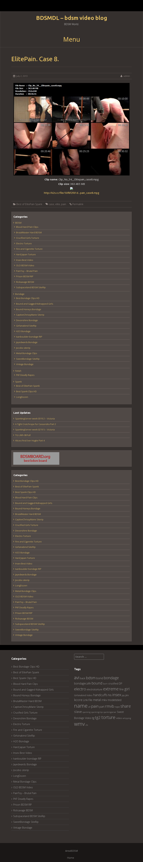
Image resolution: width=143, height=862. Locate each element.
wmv (79, 723)
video (119, 718)
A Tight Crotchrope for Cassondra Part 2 (35, 424)
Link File (87, 700)
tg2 (98, 717)
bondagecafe (82, 683)
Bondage (19, 294)
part (101, 706)
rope (117, 706)
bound (97, 683)
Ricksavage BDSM (25, 281)
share (126, 706)
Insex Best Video (24, 260)
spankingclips (97, 712)
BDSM (18, 222)
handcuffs (100, 695)
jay (123, 695)
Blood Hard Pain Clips (27, 226)
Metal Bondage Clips (26, 353)
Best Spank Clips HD (26, 391)
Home (70, 857)
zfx (86, 725)
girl (127, 688)
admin (126, 76)
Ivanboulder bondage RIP (29, 336)
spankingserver (109, 712)
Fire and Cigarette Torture (29, 248)
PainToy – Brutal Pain (27, 271)
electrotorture (94, 689)
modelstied (114, 700)
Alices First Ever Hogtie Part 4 (30, 440)
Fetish (18, 370)
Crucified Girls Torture (27, 237)
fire (121, 689)
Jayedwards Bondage (26, 342)
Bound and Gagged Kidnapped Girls (34, 303)
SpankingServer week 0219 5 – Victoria (35, 429)
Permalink (77, 204)
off (89, 707)
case (51, 204)
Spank (18, 381)
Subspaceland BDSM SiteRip (31, 287)
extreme (111, 689)
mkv (104, 700)
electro (80, 689)
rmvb (109, 706)
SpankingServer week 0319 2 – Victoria (35, 418)
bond (99, 678)
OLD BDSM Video (25, 265)
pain (63, 204)
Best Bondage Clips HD (27, 298)
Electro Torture (24, 243)
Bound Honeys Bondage (28, 309)
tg (93, 718)
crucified (113, 683)
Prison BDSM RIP (24, 276)
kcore (78, 700)
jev (127, 695)
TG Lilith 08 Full (23, 435)
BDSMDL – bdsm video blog (71, 18)
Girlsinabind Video (83, 695)
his (110, 695)
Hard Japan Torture (26, 254)
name (81, 705)
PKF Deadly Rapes (25, 375)
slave (78, 711)
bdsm (91, 677)
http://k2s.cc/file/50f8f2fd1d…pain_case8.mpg (71, 192)
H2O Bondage (23, 331)
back (82, 678)
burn (105, 683)
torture (108, 717)
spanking (86, 712)
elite (57, 204)
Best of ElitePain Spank (29, 204)
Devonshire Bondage (27, 320)
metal (97, 700)
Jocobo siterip (23, 347)
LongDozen (22, 397)
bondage (111, 677)
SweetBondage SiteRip (28, 358)
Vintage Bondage (24, 364)
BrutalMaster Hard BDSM (29, 232)
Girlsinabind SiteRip (26, 325)
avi (76, 677)
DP (120, 683)
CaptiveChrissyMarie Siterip (30, 314)
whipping (127, 718)
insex (116, 694)
